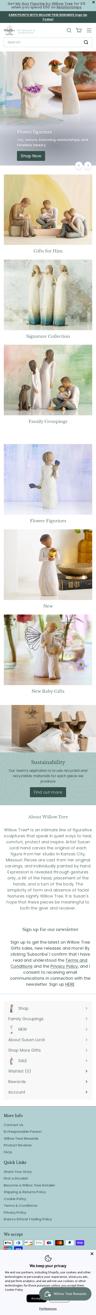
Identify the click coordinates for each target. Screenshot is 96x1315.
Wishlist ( (18, 1071)
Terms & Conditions (20, 1205)
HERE (70, 984)
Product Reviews (18, 1145)
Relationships (68, 7)
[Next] (88, 165)
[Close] (92, 1254)
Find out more (48, 792)
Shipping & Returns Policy (25, 1192)
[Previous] (79, 165)
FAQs (8, 1152)
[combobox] (48, 42)
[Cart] (78, 30)
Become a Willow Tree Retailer (29, 1185)
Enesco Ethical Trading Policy (28, 1219)
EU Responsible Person (23, 1131)
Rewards (17, 1081)
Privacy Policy (64, 966)
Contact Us (13, 1124)
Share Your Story (18, 1171)
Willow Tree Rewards (21, 1138)
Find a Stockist (16, 1178)
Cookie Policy (15, 1198)
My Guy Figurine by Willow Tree (44, 3)
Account (16, 1092)
